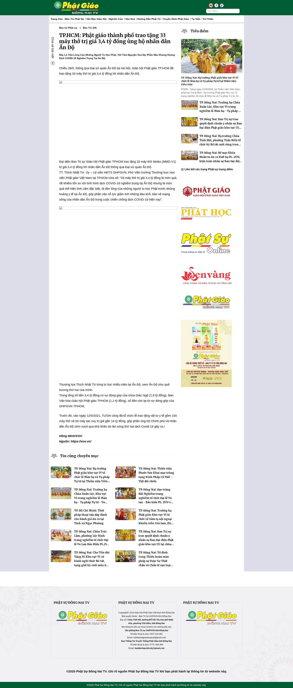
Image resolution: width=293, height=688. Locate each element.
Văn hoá (130, 19)
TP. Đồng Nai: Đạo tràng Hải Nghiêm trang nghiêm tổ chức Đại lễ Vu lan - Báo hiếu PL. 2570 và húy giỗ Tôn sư (155, 498)
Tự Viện (195, 19)
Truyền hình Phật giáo (176, 19)
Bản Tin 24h (90, 27)
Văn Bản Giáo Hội (96, 19)
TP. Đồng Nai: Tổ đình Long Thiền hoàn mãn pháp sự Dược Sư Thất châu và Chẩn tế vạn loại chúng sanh (155, 561)
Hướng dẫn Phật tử (149, 19)
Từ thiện (208, 19)
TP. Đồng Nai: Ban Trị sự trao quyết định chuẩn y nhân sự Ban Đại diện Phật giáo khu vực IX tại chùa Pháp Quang (156, 540)
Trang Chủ (57, 19)
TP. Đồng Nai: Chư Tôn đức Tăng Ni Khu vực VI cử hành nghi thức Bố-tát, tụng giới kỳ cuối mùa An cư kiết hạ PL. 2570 (92, 561)
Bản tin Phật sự (74, 19)
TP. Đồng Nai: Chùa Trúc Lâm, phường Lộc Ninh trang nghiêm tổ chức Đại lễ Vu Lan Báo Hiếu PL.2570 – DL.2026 (92, 540)
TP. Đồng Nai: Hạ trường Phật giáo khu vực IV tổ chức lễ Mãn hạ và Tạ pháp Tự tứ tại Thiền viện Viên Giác (92, 477)
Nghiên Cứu (116, 19)
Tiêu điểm (199, 31)
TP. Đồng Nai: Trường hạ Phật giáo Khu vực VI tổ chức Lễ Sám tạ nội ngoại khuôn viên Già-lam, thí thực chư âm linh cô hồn (155, 519)
